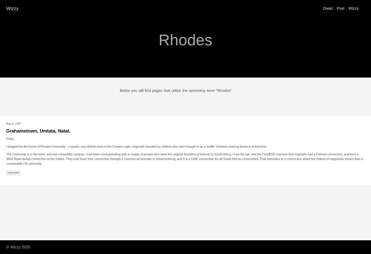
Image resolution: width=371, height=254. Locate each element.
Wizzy (12, 8)
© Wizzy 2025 (18, 247)
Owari (328, 8)
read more (13, 172)
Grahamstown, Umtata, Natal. (38, 130)
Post (341, 8)
